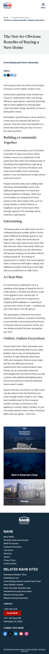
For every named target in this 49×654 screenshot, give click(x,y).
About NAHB (9, 537)
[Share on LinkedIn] (5, 75)
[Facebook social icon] (5, 634)
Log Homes (8, 550)
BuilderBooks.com (11, 578)
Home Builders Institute (13, 585)
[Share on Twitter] (8, 75)
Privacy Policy (9, 560)
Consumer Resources (20, 18)
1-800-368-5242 (10, 609)
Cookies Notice (10, 563)
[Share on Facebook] (11, 75)
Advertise (8, 553)
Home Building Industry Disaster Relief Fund (22, 581)
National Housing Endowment (16, 598)
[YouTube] (21, 634)
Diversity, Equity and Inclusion (16, 540)
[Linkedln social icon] (16, 634)
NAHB (6, 18)
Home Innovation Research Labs (17, 588)
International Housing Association (18, 591)
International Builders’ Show (15, 574)
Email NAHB (12, 613)
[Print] (15, 75)
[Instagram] (26, 634)
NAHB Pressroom (11, 543)
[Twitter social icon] (10, 634)
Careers (7, 557)
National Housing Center (14, 595)
